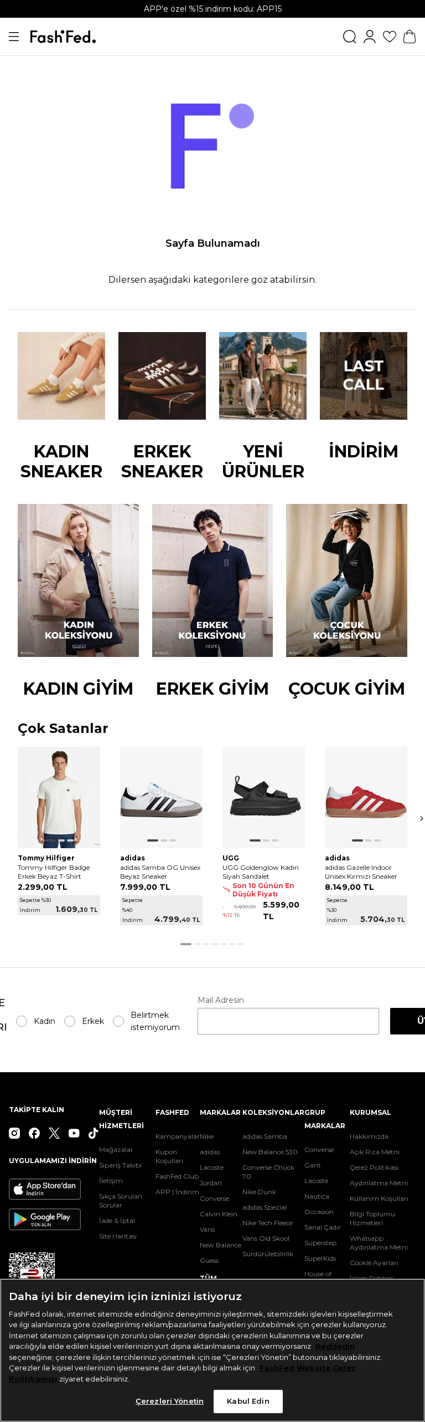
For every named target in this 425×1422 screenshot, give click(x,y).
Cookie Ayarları (374, 1262)
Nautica (316, 1196)
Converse (214, 1198)
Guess (209, 1260)
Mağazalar (116, 1149)
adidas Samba (264, 1136)
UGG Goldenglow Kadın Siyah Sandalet (260, 871)
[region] (212, 1350)
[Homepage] (63, 36)
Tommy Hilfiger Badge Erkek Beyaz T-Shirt (54, 871)
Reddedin (335, 1346)
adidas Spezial (264, 1207)
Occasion (319, 1211)
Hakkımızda (369, 1136)
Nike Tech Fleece (267, 1223)
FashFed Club (177, 1176)
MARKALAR (220, 1112)
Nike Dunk (259, 1191)
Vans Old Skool (265, 1238)
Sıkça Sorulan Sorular (120, 1200)
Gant (312, 1165)
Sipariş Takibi (120, 1165)
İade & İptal (117, 1220)
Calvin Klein (218, 1214)
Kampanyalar (178, 1136)
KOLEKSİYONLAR (273, 1112)
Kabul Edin (248, 1400)
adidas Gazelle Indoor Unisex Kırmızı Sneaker (361, 871)
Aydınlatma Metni (379, 1183)
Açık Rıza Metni (375, 1152)
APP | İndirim (177, 1191)
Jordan (211, 1183)
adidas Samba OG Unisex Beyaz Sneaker (160, 871)
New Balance (220, 1245)
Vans (207, 1229)
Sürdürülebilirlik (267, 1254)
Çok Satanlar (63, 728)
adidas (210, 1152)
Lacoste (212, 1167)
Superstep (320, 1242)
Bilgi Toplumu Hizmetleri (372, 1218)
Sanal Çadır (322, 1227)
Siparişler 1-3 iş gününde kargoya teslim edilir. (212, 9)
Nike (207, 1136)
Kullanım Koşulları (379, 1198)
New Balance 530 (270, 1152)
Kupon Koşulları (169, 1156)
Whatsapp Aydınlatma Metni (379, 1242)
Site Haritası (118, 1236)
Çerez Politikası (374, 1167)
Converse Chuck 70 (268, 1171)
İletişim (111, 1180)
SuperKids (320, 1258)
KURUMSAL (370, 1112)
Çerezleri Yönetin (170, 1400)
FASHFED (172, 1112)
